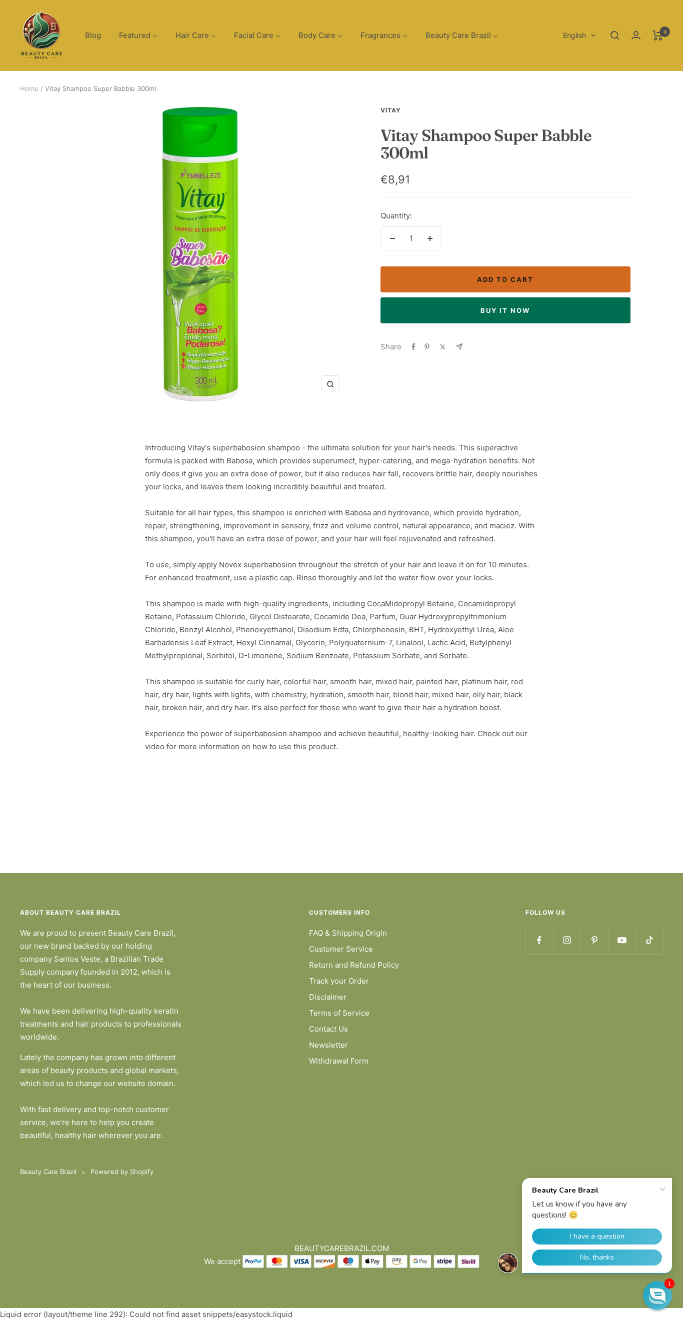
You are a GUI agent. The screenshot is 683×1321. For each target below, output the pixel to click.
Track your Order (339, 981)
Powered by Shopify (122, 1172)
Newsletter (328, 1045)
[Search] (615, 35)
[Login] (636, 35)
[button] (657, 1295)
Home (29, 88)
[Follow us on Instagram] (566, 940)
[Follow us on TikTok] (649, 940)
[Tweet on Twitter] (442, 346)
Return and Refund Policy (354, 965)
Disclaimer (327, 997)
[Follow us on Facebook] (539, 940)
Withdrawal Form (338, 1061)
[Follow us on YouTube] (622, 940)
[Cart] (657, 35)
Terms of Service (339, 1013)
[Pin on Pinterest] (427, 346)
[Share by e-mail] (459, 346)
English (574, 35)
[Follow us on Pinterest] (594, 940)
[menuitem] (93, 35)
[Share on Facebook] (414, 346)
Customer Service (341, 949)
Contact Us (328, 1029)
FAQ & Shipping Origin (348, 933)
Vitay (390, 110)
